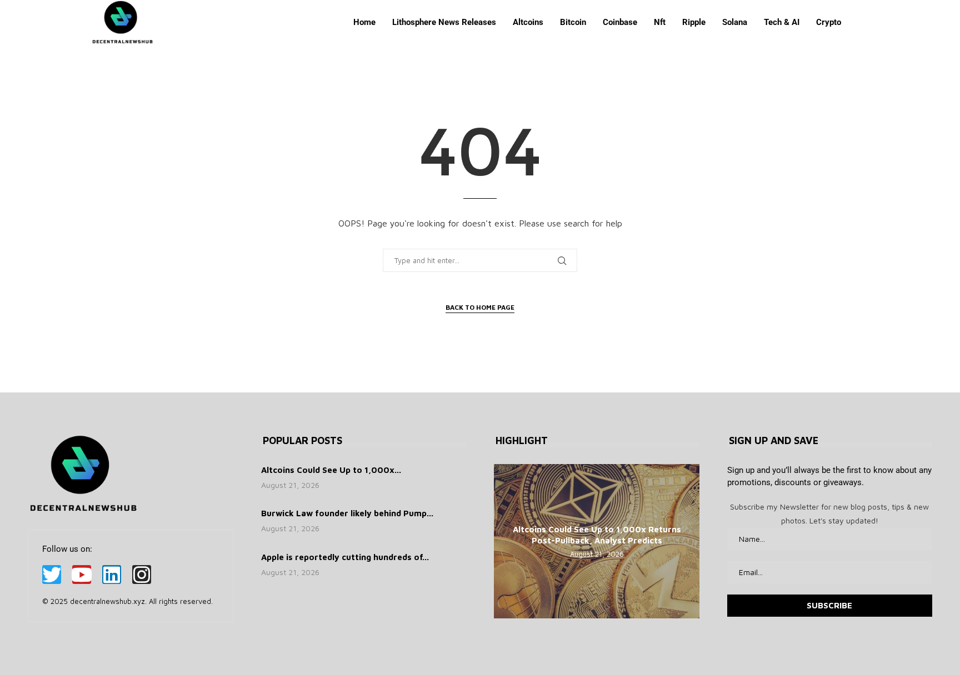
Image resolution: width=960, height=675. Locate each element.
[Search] (863, 22)
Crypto (828, 22)
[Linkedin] (111, 574)
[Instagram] (141, 574)
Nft (660, 22)
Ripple (694, 22)
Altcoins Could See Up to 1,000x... (331, 470)
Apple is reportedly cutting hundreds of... (345, 557)
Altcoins (528, 22)
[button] (503, 540)
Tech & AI (781, 22)
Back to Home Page (480, 307)
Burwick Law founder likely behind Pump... (347, 513)
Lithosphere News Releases (444, 22)
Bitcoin (573, 22)
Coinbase (620, 22)
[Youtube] (81, 574)
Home (364, 22)
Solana (734, 22)
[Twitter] (51, 574)
